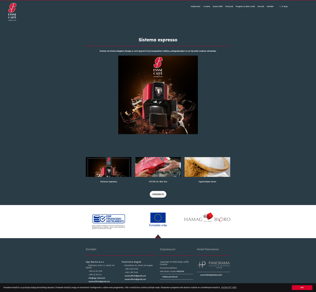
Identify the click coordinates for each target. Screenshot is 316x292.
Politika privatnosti (169, 277)
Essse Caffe (218, 6)
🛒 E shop (283, 6)
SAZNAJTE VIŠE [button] (229, 287)
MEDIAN (180, 271)
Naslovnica (195, 6)
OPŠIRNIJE (158, 194)
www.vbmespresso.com (210, 275)
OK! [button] (302, 288)
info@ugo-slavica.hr (97, 278)
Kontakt (270, 6)
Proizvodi (229, 6)
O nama (206, 6)
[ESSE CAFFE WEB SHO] (108, 167)
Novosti (260, 6)
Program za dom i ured (245, 6)
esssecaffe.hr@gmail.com (99, 281)
